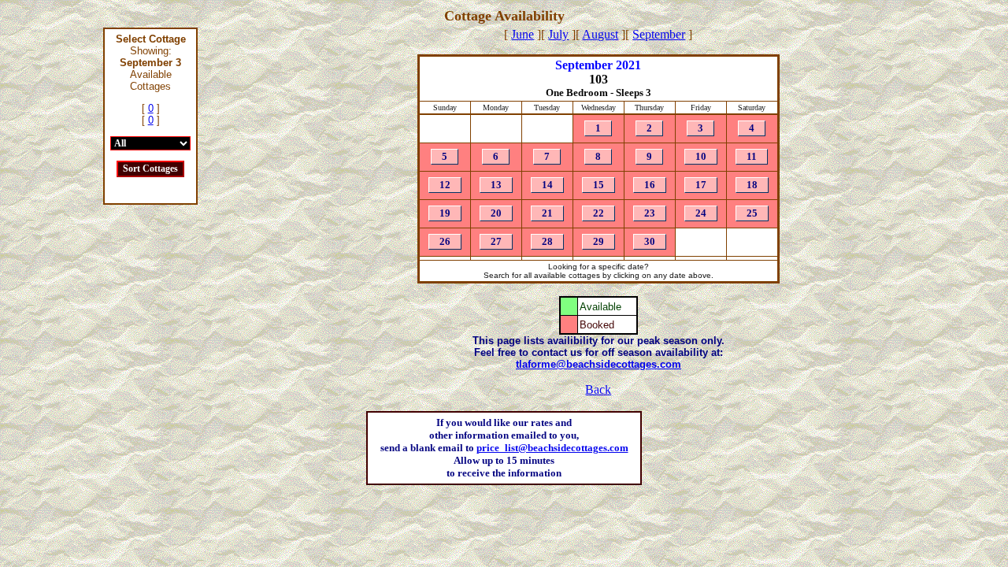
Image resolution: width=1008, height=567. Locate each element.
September (658, 34)
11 (752, 157)
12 (444, 185)
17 (700, 185)
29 (598, 242)
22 (598, 214)
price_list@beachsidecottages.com (552, 448)
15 (598, 185)
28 (547, 242)
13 (496, 185)
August (600, 34)
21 (547, 214)
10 (700, 157)
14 (547, 185)
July (558, 34)
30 (649, 242)
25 (752, 214)
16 (649, 185)
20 (496, 214)
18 (752, 185)
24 (700, 214)
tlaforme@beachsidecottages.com (598, 364)
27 (496, 242)
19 (444, 214)
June (522, 34)
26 (444, 242)
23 (649, 214)
